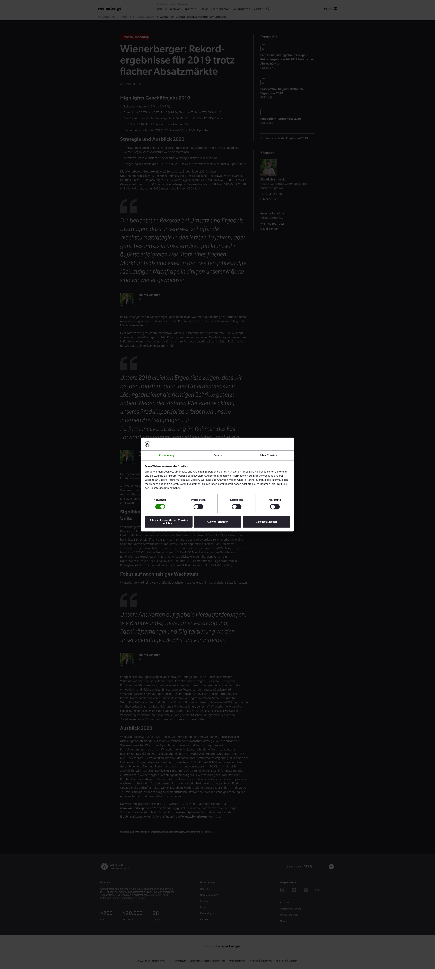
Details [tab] (217, 455)
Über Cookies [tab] (268, 455)
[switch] (198, 506)
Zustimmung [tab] (166, 455)
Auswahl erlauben (217, 521)
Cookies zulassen (266, 521)
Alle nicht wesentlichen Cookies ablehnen (169, 521)
